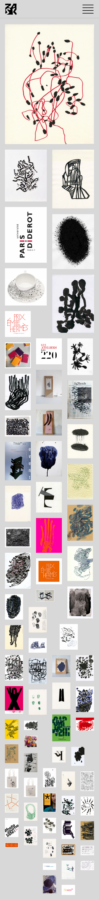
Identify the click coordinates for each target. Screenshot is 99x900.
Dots (14, 138)
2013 (27, 138)
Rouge (60, 138)
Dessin (43, 138)
